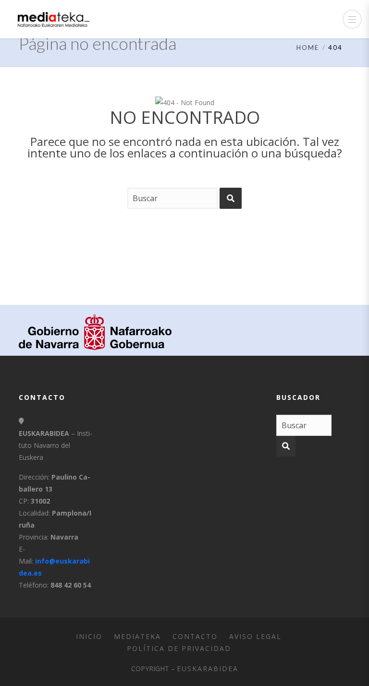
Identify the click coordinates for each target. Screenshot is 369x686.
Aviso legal (255, 636)
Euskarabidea (207, 668)
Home (307, 47)
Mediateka (137, 636)
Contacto (195, 636)
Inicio (89, 636)
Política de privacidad (179, 648)
